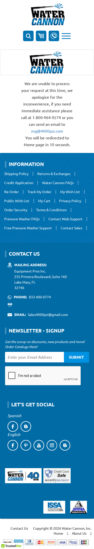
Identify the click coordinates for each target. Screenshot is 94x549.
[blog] (26, 426)
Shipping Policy (16, 174)
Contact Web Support (65, 219)
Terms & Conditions (51, 210)
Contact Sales (71, 228)
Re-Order (11, 192)
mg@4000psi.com (47, 130)
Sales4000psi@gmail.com (48, 314)
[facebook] (13, 426)
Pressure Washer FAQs (22, 219)
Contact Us (19, 528)
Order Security (15, 210)
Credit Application (18, 183)
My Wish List (70, 192)
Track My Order (39, 192)
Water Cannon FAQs (58, 183)
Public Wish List (16, 201)
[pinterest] (26, 445)
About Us (79, 533)
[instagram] (52, 445)
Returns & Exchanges (53, 174)
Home (58, 533)
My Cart (44, 201)
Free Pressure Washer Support (28, 228)
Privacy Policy (70, 201)
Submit (76, 357)
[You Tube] (39, 445)
